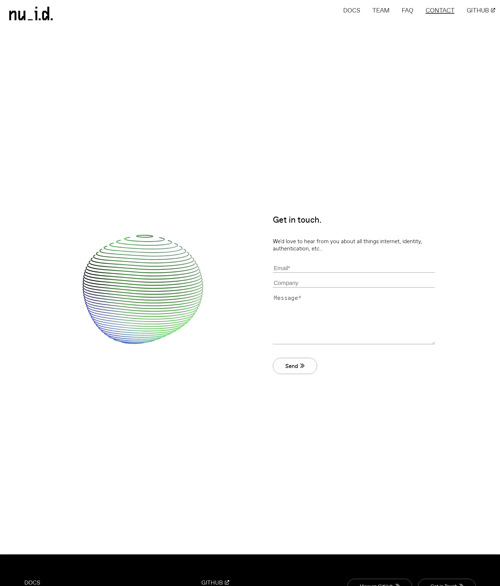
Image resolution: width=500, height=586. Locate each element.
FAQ (407, 10)
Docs (351, 10)
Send (291, 366)
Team (380, 10)
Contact (440, 10)
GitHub (478, 10)
